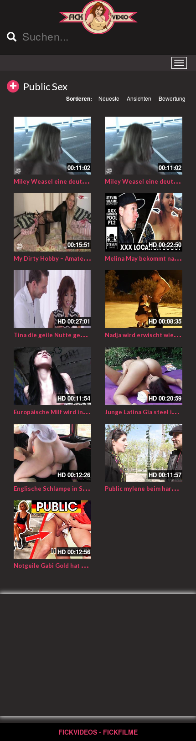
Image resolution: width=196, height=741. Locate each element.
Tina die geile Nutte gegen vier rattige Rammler (83, 335)
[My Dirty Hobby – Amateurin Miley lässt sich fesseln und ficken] (52, 222)
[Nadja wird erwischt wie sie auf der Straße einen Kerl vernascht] (143, 299)
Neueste (108, 98)
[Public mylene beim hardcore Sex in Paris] (143, 453)
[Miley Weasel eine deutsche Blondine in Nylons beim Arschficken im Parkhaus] (143, 146)
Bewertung (172, 98)
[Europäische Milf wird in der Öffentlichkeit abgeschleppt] (52, 376)
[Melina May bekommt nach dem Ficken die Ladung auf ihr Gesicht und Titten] (143, 222)
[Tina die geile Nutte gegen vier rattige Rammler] (52, 299)
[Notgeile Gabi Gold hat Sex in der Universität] (52, 529)
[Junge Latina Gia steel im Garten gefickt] (143, 376)
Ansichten (139, 98)
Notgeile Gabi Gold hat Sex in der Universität (79, 565)
